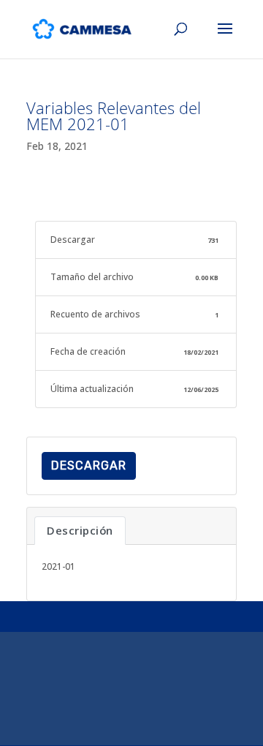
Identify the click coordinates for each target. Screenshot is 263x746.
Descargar (88, 465)
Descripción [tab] (80, 530)
